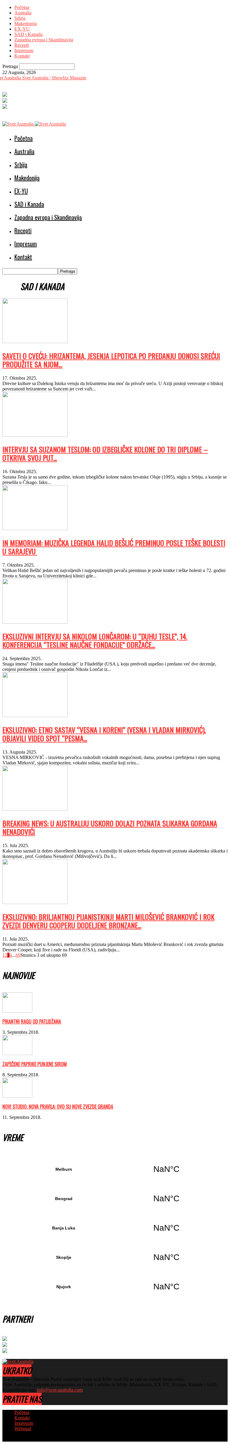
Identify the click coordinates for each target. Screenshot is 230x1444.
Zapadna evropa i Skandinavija (43, 39)
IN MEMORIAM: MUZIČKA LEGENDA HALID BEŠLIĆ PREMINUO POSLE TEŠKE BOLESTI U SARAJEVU (113, 546)
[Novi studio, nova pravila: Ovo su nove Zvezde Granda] (17, 1096)
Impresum (23, 50)
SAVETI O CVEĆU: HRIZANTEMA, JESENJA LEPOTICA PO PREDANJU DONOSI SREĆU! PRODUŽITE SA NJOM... (111, 359)
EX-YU (22, 28)
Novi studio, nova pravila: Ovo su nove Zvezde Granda (57, 1106)
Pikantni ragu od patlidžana (31, 1021)
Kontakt (22, 55)
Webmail (22, 1428)
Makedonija (25, 23)
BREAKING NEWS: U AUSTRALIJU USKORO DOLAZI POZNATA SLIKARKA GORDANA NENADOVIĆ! (109, 827)
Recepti (21, 45)
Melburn (115, 1169)
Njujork (115, 1286)
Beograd (115, 1198)
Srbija (19, 18)
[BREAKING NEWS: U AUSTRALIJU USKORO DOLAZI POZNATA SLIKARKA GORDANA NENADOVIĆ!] (35, 808)
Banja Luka (115, 1228)
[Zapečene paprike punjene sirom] (17, 1053)
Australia (22, 12)
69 (18, 955)
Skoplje (115, 1257)
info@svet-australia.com (60, 1389)
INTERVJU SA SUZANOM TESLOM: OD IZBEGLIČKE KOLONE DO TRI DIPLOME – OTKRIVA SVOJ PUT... (105, 453)
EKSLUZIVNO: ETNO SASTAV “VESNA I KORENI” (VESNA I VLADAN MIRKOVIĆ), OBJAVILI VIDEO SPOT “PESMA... (104, 733)
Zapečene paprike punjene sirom (34, 1064)
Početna (21, 7)
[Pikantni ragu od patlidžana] (17, 1010)
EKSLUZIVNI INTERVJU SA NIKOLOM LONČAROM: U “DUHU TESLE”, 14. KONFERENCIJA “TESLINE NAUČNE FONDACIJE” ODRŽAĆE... (94, 640)
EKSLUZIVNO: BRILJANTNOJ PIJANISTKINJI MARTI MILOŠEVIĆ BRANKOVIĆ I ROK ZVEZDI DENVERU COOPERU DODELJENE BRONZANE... (108, 920)
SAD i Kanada (28, 34)
